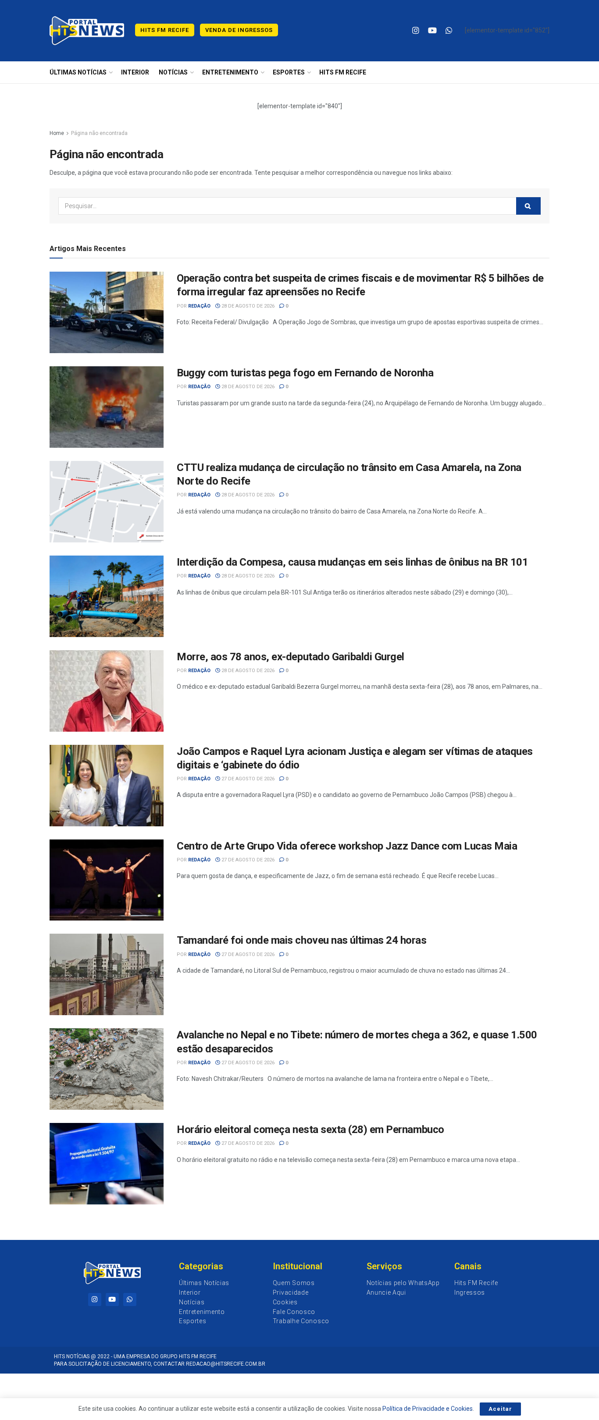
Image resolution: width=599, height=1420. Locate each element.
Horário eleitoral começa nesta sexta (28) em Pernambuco (310, 1129)
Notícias (173, 72)
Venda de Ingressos (239, 30)
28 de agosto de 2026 (247, 306)
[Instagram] (94, 1299)
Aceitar (500, 1409)
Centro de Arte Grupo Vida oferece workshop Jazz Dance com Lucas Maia (347, 846)
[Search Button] (528, 206)
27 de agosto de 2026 (247, 779)
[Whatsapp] (129, 1299)
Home (57, 133)
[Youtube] (112, 1299)
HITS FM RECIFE (342, 72)
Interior (135, 72)
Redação (199, 306)
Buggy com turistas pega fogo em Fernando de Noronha (305, 373)
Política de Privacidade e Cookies (427, 1408)
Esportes (289, 72)
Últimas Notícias (78, 72)
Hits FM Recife (164, 30)
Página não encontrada (99, 133)
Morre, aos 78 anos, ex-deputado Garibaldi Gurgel (290, 657)
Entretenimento (230, 72)
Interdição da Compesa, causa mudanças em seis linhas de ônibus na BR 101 (352, 562)
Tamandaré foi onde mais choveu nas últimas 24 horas (302, 940)
